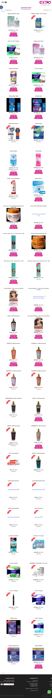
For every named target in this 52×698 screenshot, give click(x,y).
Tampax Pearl (38, 123)
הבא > (2, 11)
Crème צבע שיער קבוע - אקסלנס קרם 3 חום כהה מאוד (38, 316)
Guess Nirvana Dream (13, 508)
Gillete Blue (38, 151)
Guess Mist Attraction (13, 480)
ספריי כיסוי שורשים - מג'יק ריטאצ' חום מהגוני (38, 261)
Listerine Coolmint (13, 535)
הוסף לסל (13, 33)
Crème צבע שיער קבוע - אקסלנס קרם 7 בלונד (13, 289)
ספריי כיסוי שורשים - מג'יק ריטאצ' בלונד (13, 261)
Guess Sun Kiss (39, 508)
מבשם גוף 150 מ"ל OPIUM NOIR (13, 398)
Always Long (13, 618)
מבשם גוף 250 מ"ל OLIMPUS (38, 370)
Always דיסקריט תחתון (13, 41)
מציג (11, 10)
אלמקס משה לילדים (13, 453)
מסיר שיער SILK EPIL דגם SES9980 (38, 563)
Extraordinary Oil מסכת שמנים (38, 233)
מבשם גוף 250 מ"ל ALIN (13, 316)
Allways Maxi (38, 96)
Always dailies (38, 645)
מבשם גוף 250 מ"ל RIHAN (13, 343)
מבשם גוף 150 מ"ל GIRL (39, 398)
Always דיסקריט (38, 68)
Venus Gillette (13, 151)
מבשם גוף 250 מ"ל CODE (13, 425)
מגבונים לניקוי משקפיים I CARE (38, 13)
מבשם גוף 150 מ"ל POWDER (38, 425)
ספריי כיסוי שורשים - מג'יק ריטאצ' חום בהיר (13, 233)
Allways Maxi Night (13, 96)
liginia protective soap (13, 13)
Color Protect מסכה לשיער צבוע (39, 206)
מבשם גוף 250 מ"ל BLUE (38, 453)
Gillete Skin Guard (13, 123)
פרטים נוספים (13, 35)
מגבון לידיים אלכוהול (38, 535)
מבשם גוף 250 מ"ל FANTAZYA (13, 370)
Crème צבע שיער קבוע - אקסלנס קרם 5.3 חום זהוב (38, 289)
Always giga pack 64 (13, 645)
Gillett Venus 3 (38, 178)
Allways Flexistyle (13, 68)
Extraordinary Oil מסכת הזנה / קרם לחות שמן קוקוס (13, 206)
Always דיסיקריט (13, 590)
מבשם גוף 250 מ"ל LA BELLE (38, 343)
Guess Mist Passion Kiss (38, 480)
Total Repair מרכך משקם (13, 178)
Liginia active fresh (38, 41)
